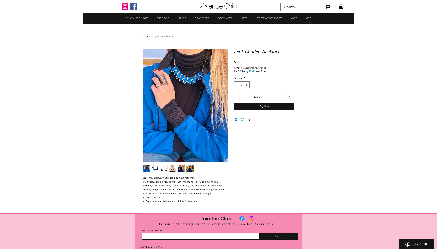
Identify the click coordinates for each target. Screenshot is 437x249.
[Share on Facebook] (236, 119)
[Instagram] (125, 6)
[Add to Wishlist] (291, 97)
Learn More (260, 71)
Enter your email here (153, 230)
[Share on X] (249, 119)
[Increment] (247, 85)
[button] (341, 6)
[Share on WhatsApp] (243, 119)
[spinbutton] (242, 85)
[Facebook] (133, 6)
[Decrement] (236, 85)
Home (146, 36)
